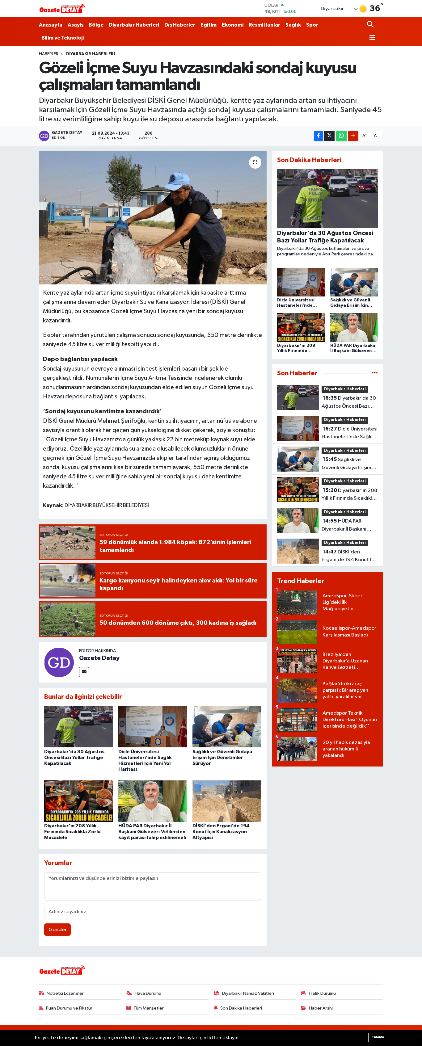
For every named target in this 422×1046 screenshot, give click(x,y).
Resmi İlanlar (264, 24)
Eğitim (208, 24)
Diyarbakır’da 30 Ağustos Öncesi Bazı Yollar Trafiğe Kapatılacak (74, 757)
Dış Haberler (179, 24)
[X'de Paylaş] (329, 136)
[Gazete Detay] (59, 662)
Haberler (48, 54)
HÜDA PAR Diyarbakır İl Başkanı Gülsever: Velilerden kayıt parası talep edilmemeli (152, 831)
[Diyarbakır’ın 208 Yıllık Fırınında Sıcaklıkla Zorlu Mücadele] (78, 801)
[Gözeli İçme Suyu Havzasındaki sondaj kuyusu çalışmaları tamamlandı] (153, 217)
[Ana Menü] (371, 38)
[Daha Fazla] (353, 136)
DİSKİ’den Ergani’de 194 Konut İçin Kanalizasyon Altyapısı (221, 831)
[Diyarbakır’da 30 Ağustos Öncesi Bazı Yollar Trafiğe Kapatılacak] (78, 726)
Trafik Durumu (322, 993)
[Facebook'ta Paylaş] (318, 136)
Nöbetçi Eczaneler (65, 993)
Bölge (96, 24)
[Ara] (371, 25)
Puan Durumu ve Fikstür (69, 1008)
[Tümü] (375, 373)
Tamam (378, 1037)
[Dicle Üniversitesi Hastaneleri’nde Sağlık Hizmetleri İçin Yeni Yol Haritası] (152, 726)
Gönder (58, 929)
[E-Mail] (84, 672)
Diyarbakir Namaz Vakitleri (248, 993)
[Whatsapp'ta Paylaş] (341, 136)
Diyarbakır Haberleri (134, 24)
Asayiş (75, 24)
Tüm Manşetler (148, 1008)
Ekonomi (232, 24)
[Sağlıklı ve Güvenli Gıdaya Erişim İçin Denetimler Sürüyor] (226, 726)
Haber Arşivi (321, 1008)
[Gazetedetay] (62, 9)
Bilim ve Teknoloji (62, 37)
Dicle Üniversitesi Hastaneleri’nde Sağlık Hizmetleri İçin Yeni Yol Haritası (350, 433)
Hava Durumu (148, 993)
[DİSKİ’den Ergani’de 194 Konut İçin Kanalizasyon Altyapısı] (226, 801)
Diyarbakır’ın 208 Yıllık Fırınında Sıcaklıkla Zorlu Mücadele (72, 831)
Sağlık (293, 24)
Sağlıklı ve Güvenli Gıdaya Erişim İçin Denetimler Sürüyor (222, 757)
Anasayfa (50, 24)
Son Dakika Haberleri (241, 1008)
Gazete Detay (99, 658)
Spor (312, 24)
